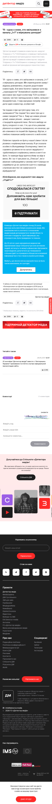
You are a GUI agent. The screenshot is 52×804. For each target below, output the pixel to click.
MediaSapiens (8, 594)
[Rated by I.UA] (36, 766)
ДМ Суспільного (9, 597)
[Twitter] (24, 71)
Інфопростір (8, 358)
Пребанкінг (7, 603)
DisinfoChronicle (9, 611)
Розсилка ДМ (8, 664)
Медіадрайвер (9, 606)
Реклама (6, 653)
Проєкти (7, 587)
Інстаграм (38, 650)
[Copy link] (30, 71)
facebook (38, 642)
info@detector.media (13, 708)
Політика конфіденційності (14, 645)
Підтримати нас (9, 659)
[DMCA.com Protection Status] (16, 766)
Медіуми (6, 633)
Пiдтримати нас (32, 679)
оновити (44, 412)
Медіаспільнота (9, 24)
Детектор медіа (9, 592)
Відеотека (7, 614)
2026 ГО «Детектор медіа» (16, 711)
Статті (20, 24)
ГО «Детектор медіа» (11, 625)
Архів (5, 667)
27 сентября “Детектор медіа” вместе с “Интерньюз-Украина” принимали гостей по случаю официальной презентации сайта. (24, 363)
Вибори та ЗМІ (9, 617)
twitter (36, 645)
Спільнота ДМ (26, 477)
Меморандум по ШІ (11, 648)
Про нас (7, 638)
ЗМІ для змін (8, 600)
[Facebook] (17, 71)
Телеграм (38, 648)
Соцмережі (40, 638)
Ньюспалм (7, 631)
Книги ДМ (7, 650)
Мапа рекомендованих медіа (15, 628)
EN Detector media (10, 619)
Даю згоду (26, 799)
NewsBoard (7, 608)
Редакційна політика (11, 642)
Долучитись (26, 269)
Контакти (7, 656)
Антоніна (6, 622)
